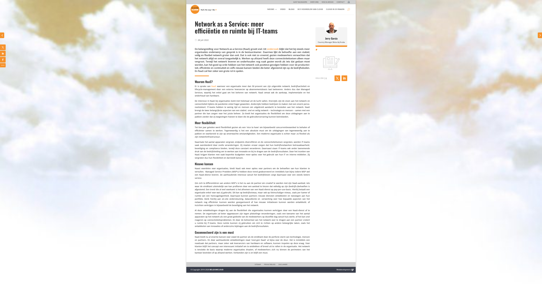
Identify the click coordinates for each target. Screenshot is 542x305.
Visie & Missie (328, 2)
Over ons (314, 2)
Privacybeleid (269, 264)
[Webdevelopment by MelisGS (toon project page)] (352, 269)
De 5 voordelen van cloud (310, 9)
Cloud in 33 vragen (335, 9)
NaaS (213, 86)
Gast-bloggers (300, 2)
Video (283, 9)
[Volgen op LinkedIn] (344, 78)
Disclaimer (282, 264)
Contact (341, 2)
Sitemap (258, 264)
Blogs (291, 9)
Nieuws (270, 9)
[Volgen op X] (337, 78)
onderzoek (273, 49)
